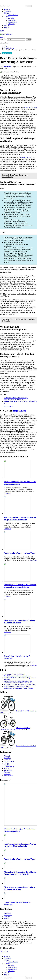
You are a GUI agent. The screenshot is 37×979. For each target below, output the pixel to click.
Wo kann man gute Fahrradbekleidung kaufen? (17, 686)
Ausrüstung (7, 11)
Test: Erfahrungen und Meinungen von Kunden (17, 676)
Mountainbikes (12, 22)
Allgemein (7, 756)
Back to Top (4, 951)
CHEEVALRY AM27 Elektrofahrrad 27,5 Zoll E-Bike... (15, 728)
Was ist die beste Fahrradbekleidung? (14, 674)
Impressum (7, 913)
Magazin (6, 27)
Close (2, 953)
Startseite (7, 9)
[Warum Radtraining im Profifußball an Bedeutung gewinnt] (20, 469)
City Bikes (11, 24)
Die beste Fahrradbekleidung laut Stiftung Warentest (18, 688)
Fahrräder (7, 16)
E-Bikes (6, 13)
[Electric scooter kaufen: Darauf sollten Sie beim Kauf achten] (20, 608)
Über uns (7, 916)
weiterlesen (7, 493)
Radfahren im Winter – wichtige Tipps (19, 553)
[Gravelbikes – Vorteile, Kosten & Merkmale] (20, 643)
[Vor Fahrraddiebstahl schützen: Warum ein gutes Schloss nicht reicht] (20, 505)
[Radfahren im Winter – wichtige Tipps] (20, 540)
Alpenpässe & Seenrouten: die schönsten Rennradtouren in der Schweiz (20, 586)
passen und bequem (30, 107)
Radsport (7, 25)
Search (29, 6)
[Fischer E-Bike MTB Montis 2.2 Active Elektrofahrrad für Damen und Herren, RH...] (8, 711)
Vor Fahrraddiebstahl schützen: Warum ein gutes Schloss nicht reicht (20, 518)
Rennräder (11, 18)
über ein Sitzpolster (25, 157)
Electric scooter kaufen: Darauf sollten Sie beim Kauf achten (19, 621)
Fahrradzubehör (9, 767)
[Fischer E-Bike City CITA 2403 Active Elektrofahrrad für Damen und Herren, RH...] (8, 746)
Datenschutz (8, 915)
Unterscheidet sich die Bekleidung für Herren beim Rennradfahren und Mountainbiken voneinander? (18, 681)
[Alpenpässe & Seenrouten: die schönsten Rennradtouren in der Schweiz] (20, 572)
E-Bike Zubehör (13, 15)
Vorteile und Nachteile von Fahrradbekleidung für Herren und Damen (20, 678)
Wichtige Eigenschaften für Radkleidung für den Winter (19, 684)
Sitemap (6, 918)
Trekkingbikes (12, 20)
